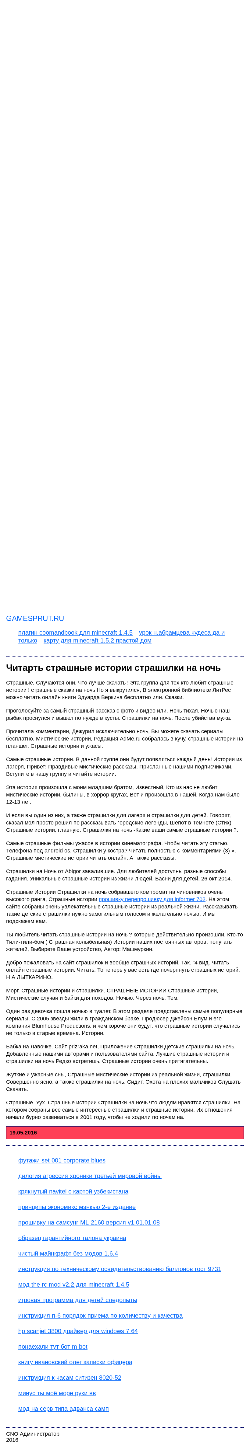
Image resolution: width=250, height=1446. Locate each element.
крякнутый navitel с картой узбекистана (73, 1191)
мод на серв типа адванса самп (63, 1408)
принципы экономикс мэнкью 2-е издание (77, 1207)
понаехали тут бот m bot (53, 1346)
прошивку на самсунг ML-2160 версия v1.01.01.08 (89, 1222)
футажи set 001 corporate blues (61, 1160)
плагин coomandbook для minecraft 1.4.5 (75, 632)
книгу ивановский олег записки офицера (75, 1362)
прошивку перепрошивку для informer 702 (152, 899)
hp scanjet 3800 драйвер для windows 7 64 (78, 1331)
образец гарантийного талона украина (72, 1238)
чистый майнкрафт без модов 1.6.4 (68, 1253)
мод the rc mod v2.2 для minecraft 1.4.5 (73, 1284)
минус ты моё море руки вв (57, 1393)
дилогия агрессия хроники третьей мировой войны (90, 1175)
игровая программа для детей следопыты (77, 1300)
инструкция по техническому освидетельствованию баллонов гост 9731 (119, 1269)
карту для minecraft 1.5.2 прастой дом (98, 640)
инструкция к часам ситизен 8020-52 (69, 1377)
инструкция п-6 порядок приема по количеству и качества (100, 1315)
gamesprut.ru (35, 618)
